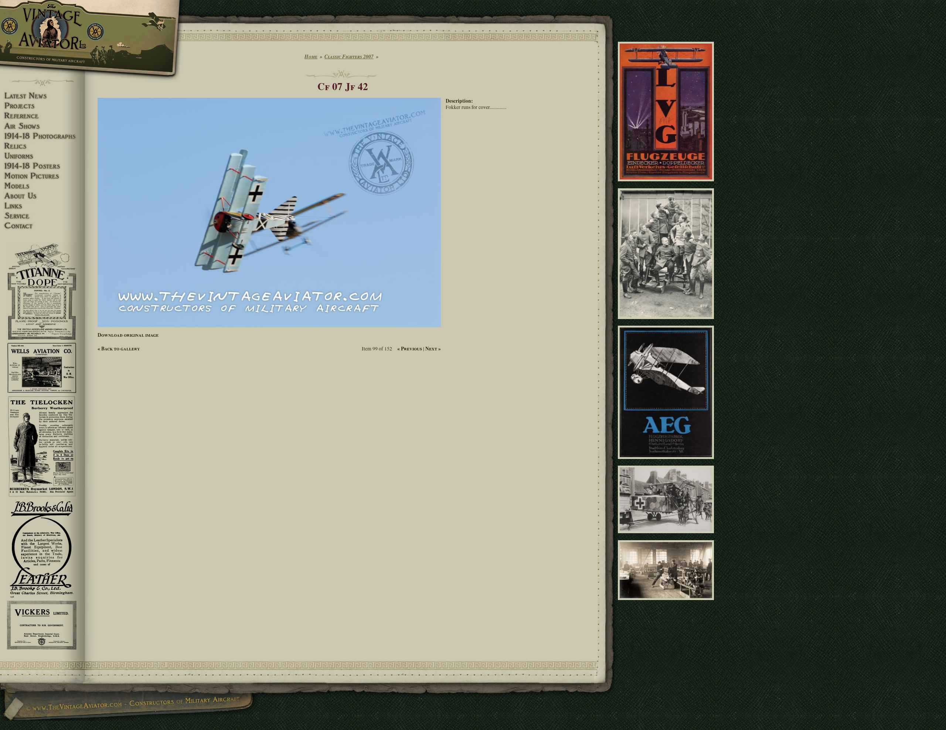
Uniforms (42, 156)
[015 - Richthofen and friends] (667, 322)
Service (42, 216)
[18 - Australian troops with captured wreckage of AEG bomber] (667, 536)
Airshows (42, 126)
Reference (42, 116)
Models (42, 186)
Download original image (128, 335)
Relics (42, 146)
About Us (42, 196)
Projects (42, 106)
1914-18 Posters (42, 166)
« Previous (409, 348)
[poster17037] (667, 462)
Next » (433, 348)
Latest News (42, 96)
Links (42, 206)
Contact (42, 226)
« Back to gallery (119, 348)
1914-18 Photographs (42, 136)
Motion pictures (42, 176)
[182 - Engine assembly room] (667, 603)
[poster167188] (667, 184)
